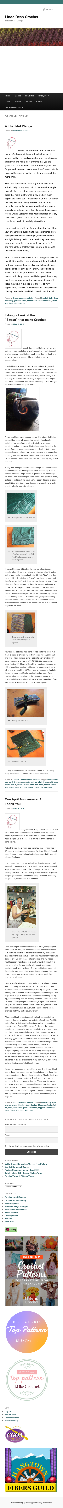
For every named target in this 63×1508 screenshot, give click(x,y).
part (25, 1107)
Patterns (28, 101)
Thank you (18, 787)
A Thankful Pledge (18, 126)
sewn (11, 787)
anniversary (46, 1102)
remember (46, 300)
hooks (7, 784)
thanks (19, 303)
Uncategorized (11, 1215)
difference (42, 1105)
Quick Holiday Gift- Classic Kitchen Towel (23, 1173)
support (41, 1107)
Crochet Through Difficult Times (19, 1176)
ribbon (53, 784)
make (41, 784)
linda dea (34, 784)
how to (13, 784)
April (54, 1102)
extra (28, 782)
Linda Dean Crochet (21, 16)
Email (7, 1135)
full (54, 1105)
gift (51, 782)
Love (40, 300)
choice (14, 1105)
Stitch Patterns (11, 1212)
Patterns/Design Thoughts (16, 1206)
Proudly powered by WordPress (38, 1502)
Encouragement (19, 298)
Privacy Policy (43, 95)
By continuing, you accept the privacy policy (28, 1145)
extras (34, 782)
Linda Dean (32, 300)
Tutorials (18, 101)
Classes (18, 95)
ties (25, 787)
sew (6, 787)
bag (6, 782)
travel (30, 787)
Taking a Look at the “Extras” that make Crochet (25, 317)
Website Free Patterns (14, 107)
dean (56, 298)
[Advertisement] (31, 69)
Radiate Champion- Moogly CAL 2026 (22, 1170)
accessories (52, 779)
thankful (12, 303)
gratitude (18, 300)
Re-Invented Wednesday (16, 1209)
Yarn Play (9, 1221)
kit (24, 784)
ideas (19, 784)
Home (7, 95)
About (7, 101)
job (6, 1107)
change (8, 1105)
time (22, 1110)
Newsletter (29, 95)
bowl (11, 782)
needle (47, 784)
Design (34, 1105)
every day (9, 300)
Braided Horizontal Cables (17, 1166)
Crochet (44, 298)
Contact (39, 101)
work (26, 1110)
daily (51, 298)
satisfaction (32, 1107)
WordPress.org (11, 1420)
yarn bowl (48, 787)
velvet (36, 787)
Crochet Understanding (22, 779)
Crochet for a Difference (15, 1197)
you (31, 1110)
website (30, 298)
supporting (50, 1107)
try (24, 303)
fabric (40, 782)
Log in (8, 1411)
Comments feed (12, 1417)
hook (56, 782)
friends (46, 782)
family (49, 1105)
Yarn (41, 787)
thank (7, 1110)
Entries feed (10, 1414)
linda (24, 300)
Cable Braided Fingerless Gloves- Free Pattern (26, 1163)
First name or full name (15, 1124)
